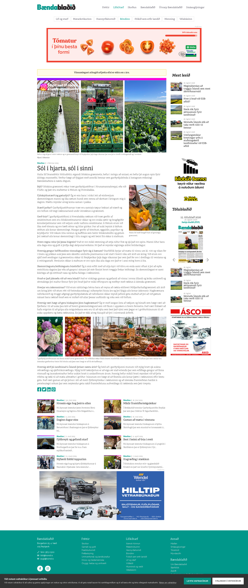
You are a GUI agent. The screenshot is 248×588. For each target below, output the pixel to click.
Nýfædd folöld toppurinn (71, 459)
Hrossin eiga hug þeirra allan (74, 403)
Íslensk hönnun (133, 543)
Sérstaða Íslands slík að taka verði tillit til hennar (196, 125)
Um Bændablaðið (179, 564)
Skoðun (132, 7)
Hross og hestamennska (93, 560)
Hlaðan (174, 543)
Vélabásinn (186, 19)
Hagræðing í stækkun (136, 459)
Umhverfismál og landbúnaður (96, 557)
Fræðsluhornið (88, 550)
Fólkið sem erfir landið (147, 19)
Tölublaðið (182, 209)
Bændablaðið (148, 7)
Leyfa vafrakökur (197, 581)
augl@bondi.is (47, 559)
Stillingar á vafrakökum (228, 581)
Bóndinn (125, 19)
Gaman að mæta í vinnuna (139, 420)
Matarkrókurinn (82, 19)
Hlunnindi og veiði (134, 566)
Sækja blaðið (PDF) (191, 222)
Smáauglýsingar (195, 7)
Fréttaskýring (87, 553)
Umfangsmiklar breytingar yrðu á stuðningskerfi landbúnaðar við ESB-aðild (195, 140)
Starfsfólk (175, 567)
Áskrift (173, 571)
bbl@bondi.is (46, 555)
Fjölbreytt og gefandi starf (72, 439)
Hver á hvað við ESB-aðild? (195, 100)
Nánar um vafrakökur (167, 583)
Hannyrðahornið (105, 19)
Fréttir (105, 7)
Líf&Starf (118, 7)
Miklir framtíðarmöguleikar (139, 403)
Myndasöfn (176, 553)
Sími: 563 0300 (47, 552)
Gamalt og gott (89, 547)
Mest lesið (181, 75)
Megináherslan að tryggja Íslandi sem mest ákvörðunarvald (197, 88)
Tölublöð (175, 550)
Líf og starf (62, 19)
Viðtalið (129, 563)
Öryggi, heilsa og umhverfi (94, 563)
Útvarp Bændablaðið (170, 7)
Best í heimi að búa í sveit (138, 439)
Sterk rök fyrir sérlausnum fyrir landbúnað (193, 112)
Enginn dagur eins (67, 420)
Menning (169, 19)
